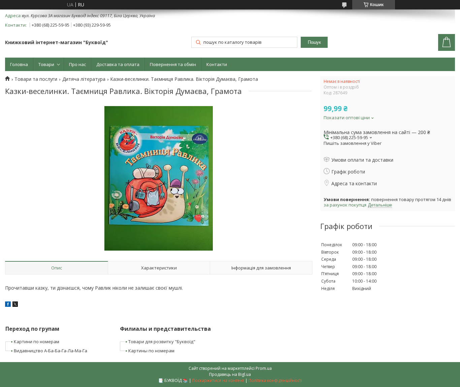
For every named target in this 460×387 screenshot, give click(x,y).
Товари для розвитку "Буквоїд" (161, 341)
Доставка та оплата (117, 64)
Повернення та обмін (173, 64)
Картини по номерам (36, 341)
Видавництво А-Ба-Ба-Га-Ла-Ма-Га (50, 351)
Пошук (314, 42)
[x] (15, 305)
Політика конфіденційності (275, 380)
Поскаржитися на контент (218, 380)
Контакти (216, 64)
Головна (19, 64)
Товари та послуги (35, 79)
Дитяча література (83, 79)
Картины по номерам (151, 351)
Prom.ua (264, 368)
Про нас (77, 64)
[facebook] (8, 305)
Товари (46, 64)
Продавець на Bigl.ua (230, 374)
